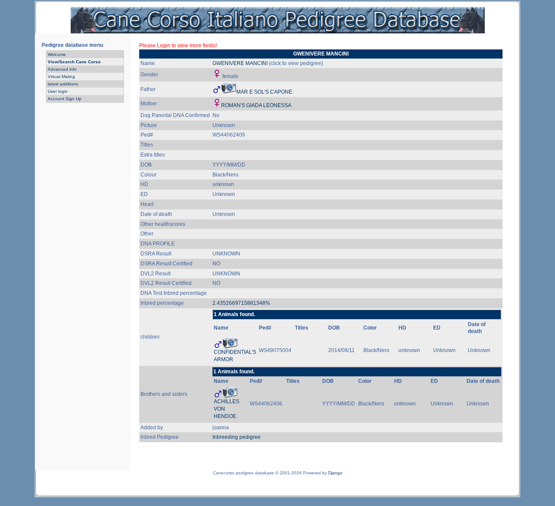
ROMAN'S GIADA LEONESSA (256, 105)
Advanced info (62, 69)
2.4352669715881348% (241, 303)
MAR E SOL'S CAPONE (264, 92)
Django (335, 472)
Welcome (57, 54)
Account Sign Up (65, 98)
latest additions (63, 84)
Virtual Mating (61, 76)
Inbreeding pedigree (236, 437)
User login (58, 91)
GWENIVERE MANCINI (240, 63)
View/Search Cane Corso (74, 61)
